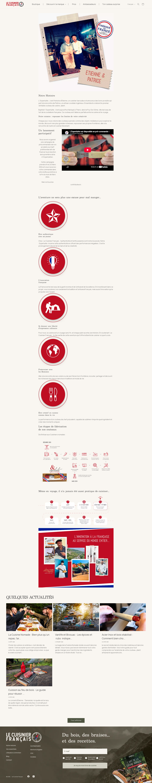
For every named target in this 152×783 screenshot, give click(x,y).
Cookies (33, 757)
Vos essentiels (11, 749)
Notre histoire (11, 745)
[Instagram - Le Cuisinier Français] (34, 777)
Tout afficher (76, 720)
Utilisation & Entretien (13, 753)
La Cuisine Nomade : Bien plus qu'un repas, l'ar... (28, 636)
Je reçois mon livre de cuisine (85, 765)
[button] (56, 4)
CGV (31, 753)
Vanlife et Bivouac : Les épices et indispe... (73, 636)
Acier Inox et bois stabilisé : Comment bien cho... (117, 636)
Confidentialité (35, 746)
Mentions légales (36, 750)
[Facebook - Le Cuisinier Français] (28, 777)
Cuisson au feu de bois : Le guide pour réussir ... (27, 691)
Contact (9, 760)
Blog (7, 756)
